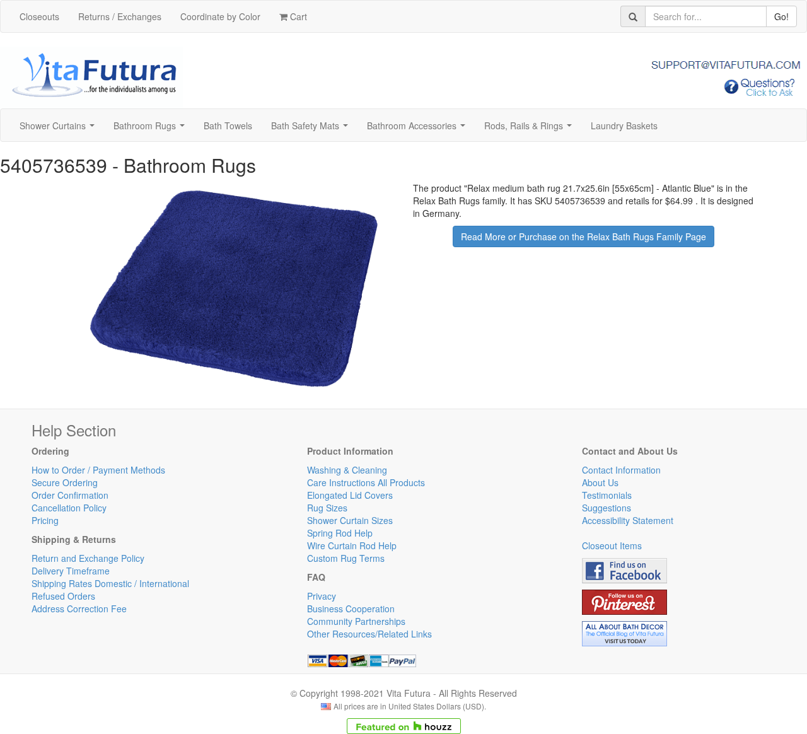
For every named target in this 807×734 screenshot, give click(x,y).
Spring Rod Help (340, 533)
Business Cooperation (351, 608)
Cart (297, 16)
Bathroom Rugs (151, 129)
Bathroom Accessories (418, 129)
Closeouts (39, 16)
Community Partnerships (356, 621)
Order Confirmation (70, 495)
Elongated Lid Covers (350, 495)
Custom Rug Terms (346, 558)
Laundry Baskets (624, 125)
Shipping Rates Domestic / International (110, 583)
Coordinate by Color (220, 16)
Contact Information (621, 469)
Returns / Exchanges (119, 16)
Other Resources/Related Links (369, 633)
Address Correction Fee (79, 608)
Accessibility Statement (627, 520)
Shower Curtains (60, 129)
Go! (781, 16)
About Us (600, 482)
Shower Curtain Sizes (350, 520)
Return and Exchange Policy (88, 558)
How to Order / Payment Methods (98, 469)
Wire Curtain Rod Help (352, 545)
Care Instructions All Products (366, 482)
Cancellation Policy (69, 507)
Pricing (45, 520)
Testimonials (607, 495)
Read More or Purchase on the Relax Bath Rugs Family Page (583, 236)
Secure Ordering (65, 482)
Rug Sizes (327, 507)
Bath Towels (228, 125)
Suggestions (606, 507)
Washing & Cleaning (347, 469)
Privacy (321, 596)
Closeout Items (612, 545)
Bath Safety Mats (312, 129)
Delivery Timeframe (71, 570)
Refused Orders (63, 596)
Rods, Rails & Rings (530, 129)
